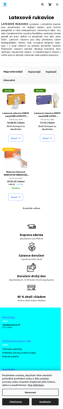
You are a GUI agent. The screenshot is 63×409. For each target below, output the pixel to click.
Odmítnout (16, 401)
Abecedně (9, 80)
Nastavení (30, 392)
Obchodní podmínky (12, 349)
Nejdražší (51, 71)
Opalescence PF (11, 325)
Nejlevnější (34, 71)
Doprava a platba (10, 356)
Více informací (36, 384)
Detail (14, 138)
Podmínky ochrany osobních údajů (19, 352)
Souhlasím (45, 401)
